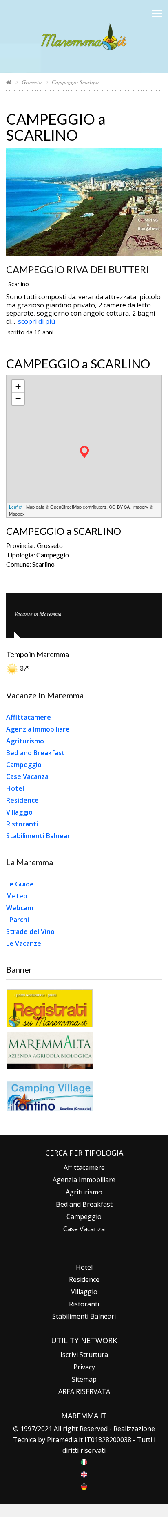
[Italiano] (84, 1461)
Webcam (19, 907)
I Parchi (17, 919)
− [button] (18, 398)
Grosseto (32, 82)
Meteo (16, 895)
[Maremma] (84, 35)
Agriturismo (25, 740)
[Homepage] (8, 82)
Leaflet (15, 506)
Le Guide (20, 884)
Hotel (15, 788)
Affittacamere (28, 717)
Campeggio (24, 764)
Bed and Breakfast (35, 752)
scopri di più (36, 321)
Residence (22, 800)
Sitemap (84, 1379)
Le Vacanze (23, 943)
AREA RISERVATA (84, 1391)
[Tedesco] (84, 1485)
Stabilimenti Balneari (39, 835)
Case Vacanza (27, 776)
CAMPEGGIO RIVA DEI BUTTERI (77, 269)
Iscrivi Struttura (84, 1354)
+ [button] (18, 386)
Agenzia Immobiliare (38, 729)
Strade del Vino (30, 931)
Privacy (84, 1366)
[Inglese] (84, 1473)
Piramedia (62, 1439)
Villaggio (19, 812)
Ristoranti (22, 823)
